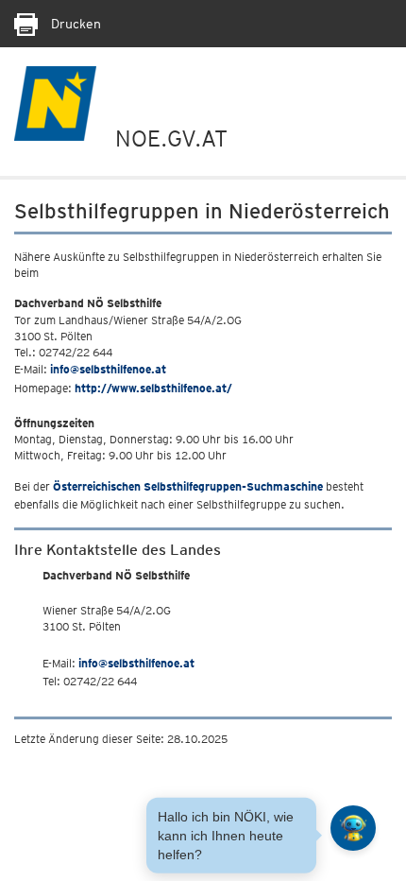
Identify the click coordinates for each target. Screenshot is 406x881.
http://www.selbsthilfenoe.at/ (153, 388)
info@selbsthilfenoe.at (108, 369)
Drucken (74, 23)
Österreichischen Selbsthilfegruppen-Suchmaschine (188, 486)
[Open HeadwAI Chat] (353, 828)
